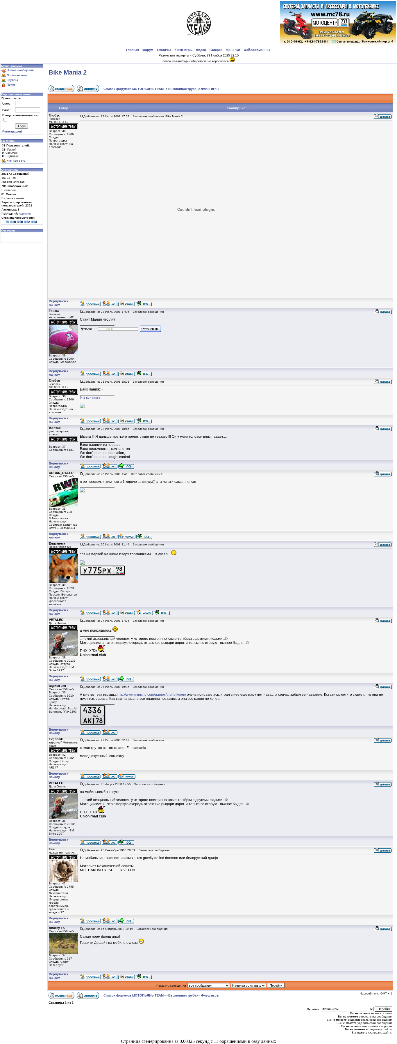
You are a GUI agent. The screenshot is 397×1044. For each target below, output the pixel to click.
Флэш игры (210, 89)
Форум (147, 50)
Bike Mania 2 (68, 72)
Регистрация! (12, 131)
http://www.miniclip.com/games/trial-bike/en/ (151, 695)
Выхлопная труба (182, 89)
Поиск (11, 84)
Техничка (164, 50)
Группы (12, 80)
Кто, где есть (16, 160)
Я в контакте (90, 397)
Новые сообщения (20, 70)
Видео (201, 50)
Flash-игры (183, 50)
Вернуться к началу (58, 302)
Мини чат (233, 50)
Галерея (216, 50)
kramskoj (25, 213)
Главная (132, 50)
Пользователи (17, 75)
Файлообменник (257, 50)
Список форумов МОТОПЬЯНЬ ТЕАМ (133, 89)
